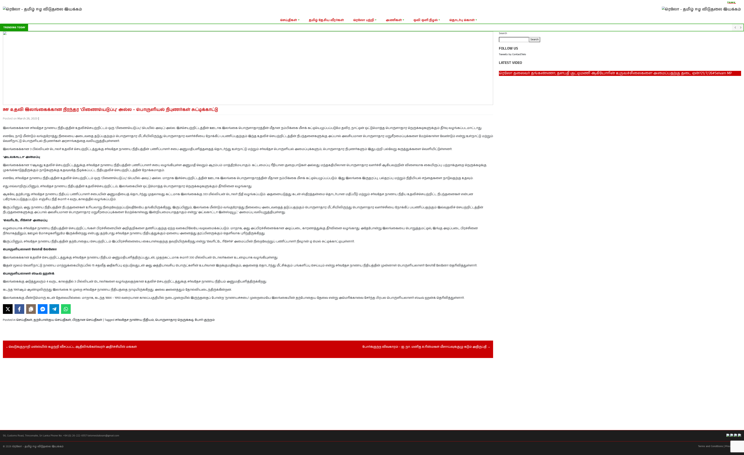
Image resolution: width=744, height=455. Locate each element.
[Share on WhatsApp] (66, 309)
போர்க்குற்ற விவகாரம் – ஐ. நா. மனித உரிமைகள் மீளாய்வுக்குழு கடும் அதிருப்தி (424, 347)
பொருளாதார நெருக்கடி (174, 320)
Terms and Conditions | (711, 446)
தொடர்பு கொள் (462, 20)
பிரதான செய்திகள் (87, 320)
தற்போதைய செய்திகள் (52, 320)
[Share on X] (8, 309)
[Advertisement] (119, 390)
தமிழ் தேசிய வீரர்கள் (326, 20)
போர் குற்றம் (205, 320)
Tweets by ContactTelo (512, 54)
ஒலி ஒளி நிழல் (425, 20)
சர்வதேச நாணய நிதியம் (134, 320)
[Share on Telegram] (54, 309)
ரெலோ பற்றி (363, 20)
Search (503, 33)
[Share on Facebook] (19, 309)
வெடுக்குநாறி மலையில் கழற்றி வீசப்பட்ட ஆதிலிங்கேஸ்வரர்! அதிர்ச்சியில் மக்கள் (73, 347)
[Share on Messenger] (42, 309)
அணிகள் (394, 20)
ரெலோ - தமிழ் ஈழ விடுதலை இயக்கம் (38, 446)
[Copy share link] (31, 309)
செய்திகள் (288, 20)
